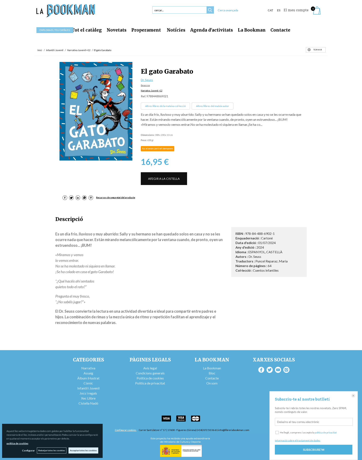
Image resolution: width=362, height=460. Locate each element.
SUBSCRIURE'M (313, 449)
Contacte (280, 30)
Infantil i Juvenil (88, 388)
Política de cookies (150, 378)
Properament (146, 30)
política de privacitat (326, 432)
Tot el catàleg (87, 30)
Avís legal (150, 368)
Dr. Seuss (147, 80)
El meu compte (296, 10)
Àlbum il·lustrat (88, 378)
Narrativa (88, 368)
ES (279, 10)
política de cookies (17, 443)
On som (211, 383)
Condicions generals (150, 373)
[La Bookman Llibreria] (65, 10)
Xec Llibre (88, 398)
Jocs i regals (88, 393)
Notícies (176, 30)
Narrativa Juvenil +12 (151, 90)
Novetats (117, 30)
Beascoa (145, 85)
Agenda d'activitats (211, 30)
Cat (270, 10)
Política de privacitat (150, 383)
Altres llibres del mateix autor (212, 106)
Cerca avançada (228, 10)
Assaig (88, 373)
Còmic (88, 383)
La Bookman (252, 30)
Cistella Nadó (88, 403)
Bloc (212, 373)
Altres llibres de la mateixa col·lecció (165, 106)
